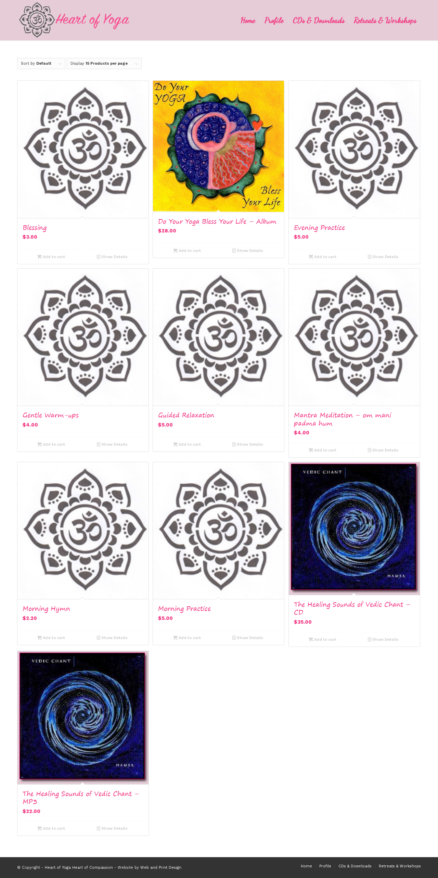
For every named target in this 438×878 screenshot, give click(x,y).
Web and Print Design (160, 867)
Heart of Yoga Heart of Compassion (79, 867)
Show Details (114, 257)
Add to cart (53, 257)
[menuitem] (248, 20)
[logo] (74, 20)
